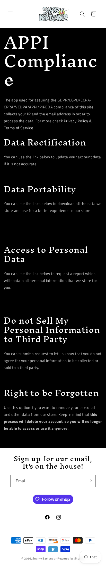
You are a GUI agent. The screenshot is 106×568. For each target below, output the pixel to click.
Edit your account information (31, 175)
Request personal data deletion (32, 439)
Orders (14, 235)
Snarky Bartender (44, 558)
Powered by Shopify (71, 558)
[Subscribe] (89, 481)
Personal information (24, 228)
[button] (10, 14)
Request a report (21, 298)
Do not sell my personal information (35, 379)
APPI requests (20, 221)
